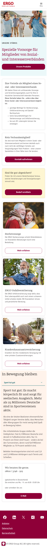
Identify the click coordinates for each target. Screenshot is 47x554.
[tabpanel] (23, 424)
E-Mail (23, 496)
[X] (23, 517)
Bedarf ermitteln (23, 192)
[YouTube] (42, 517)
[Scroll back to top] (40, 547)
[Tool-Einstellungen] (3, 544)
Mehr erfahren (23, 250)
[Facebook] (5, 517)
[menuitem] (23, 523)
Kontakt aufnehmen (23, 159)
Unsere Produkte (23, 67)
